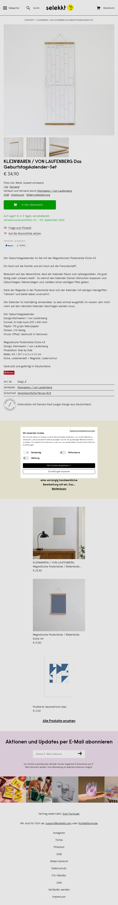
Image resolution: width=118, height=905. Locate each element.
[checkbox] (26, 452)
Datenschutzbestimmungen (82, 431)
